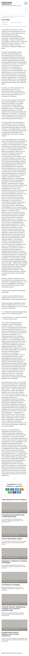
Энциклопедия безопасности (7, 3)
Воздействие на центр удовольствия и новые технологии (10, 634)
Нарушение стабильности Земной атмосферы (14, 562)
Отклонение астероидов (11, 585)
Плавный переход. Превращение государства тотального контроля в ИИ (14, 608)
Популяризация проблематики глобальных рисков (13, 515)
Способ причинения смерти (12, 539)
